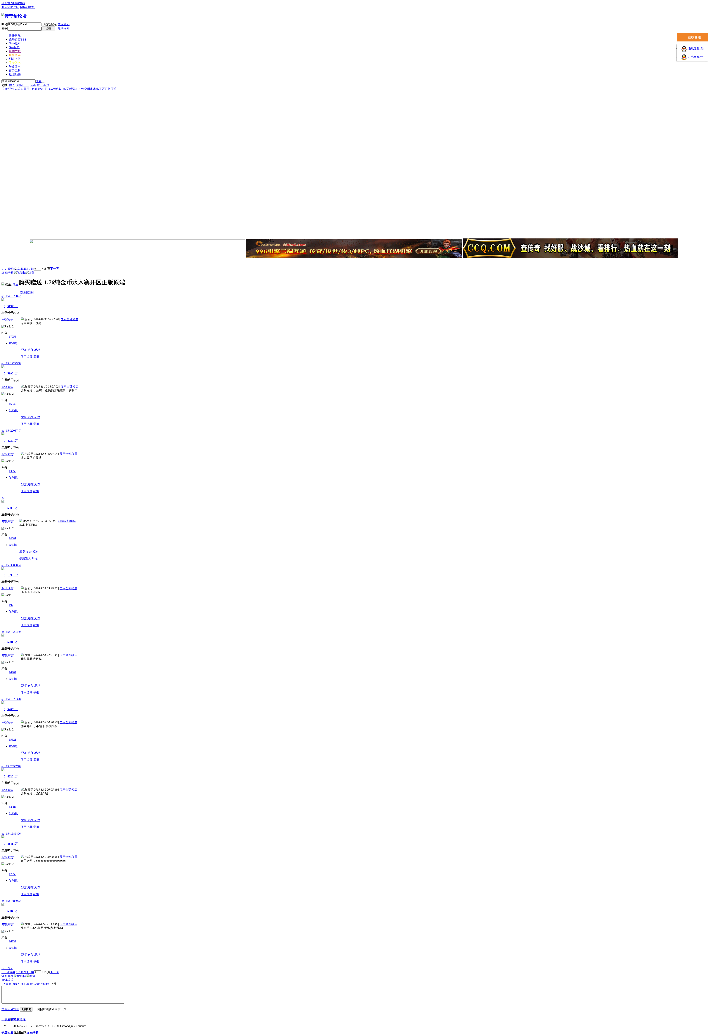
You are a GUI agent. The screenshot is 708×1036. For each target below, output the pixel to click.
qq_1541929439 (11, 631)
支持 (30, 349)
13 (26, 268)
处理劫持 (15, 74)
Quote (29, 983)
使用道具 (26, 356)
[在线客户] (354, 263)
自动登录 (51, 24)
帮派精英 (7, 319)
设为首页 (7, 3)
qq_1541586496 (11, 833)
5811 (10, 843)
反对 (37, 349)
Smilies (45, 983)
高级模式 (7, 979)
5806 (10, 508)
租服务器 (15, 55)
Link (22, 983)
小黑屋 (5, 1019)
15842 (12, 403)
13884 (12, 806)
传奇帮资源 (39, 88)
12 (23, 268)
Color (7, 983)
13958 (12, 471)
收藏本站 (19, 3)
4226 (10, 776)
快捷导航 (15, 35)
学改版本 (15, 66)
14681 (12, 538)
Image (15, 983)
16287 (12, 672)
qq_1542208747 (11, 430)
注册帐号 (64, 28)
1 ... (3, 268)
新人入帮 (7, 588)
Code (37, 983)
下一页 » (7, 968)
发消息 (13, 343)
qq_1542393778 (11, 766)
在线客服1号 (695, 48)
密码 (4, 28)
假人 (12, 85)
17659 (12, 874)
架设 (46, 85)
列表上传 (15, 58)
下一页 (54, 268)
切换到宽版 (27, 7)
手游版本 (15, 62)
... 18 (31, 268)
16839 (12, 941)
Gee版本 (14, 47)
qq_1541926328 (11, 699)
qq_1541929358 (11, 363)
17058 (12, 336)
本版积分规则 (10, 1009)
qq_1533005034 (11, 565)
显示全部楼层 (69, 319)
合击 (33, 85)
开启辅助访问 (10, 7)
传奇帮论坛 (8, 88)
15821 (12, 739)
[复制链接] (27, 292)
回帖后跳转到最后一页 (51, 1009)
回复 (24, 349)
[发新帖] (20, 272)
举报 (36, 356)
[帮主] (2, 284)
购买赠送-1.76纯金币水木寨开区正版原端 (90, 88)
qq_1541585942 (11, 900)
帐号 (4, 24)
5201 (10, 641)
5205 (10, 709)
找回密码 (64, 24)
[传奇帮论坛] (14, 15)
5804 (10, 911)
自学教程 (15, 51)
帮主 (40, 85)
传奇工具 (15, 70)
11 (20, 268)
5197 (10, 306)
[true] (42, 82)
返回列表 (7, 272)
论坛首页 (17, 39)
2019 (4, 497)
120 (10, 575)
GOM (19, 85)
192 (15, 575)
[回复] (30, 272)
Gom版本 (15, 43)
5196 (10, 373)
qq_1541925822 (11, 296)
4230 (10, 440)
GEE (26, 85)
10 (17, 268)
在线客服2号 (695, 56)
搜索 (38, 81)
